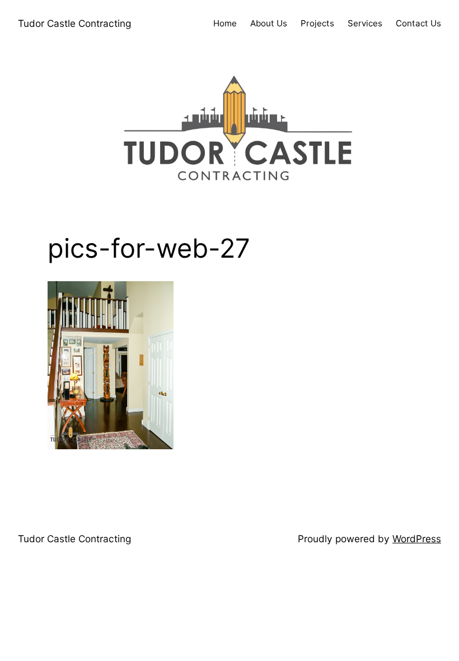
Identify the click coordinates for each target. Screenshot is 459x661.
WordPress (416, 538)
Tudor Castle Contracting (74, 23)
